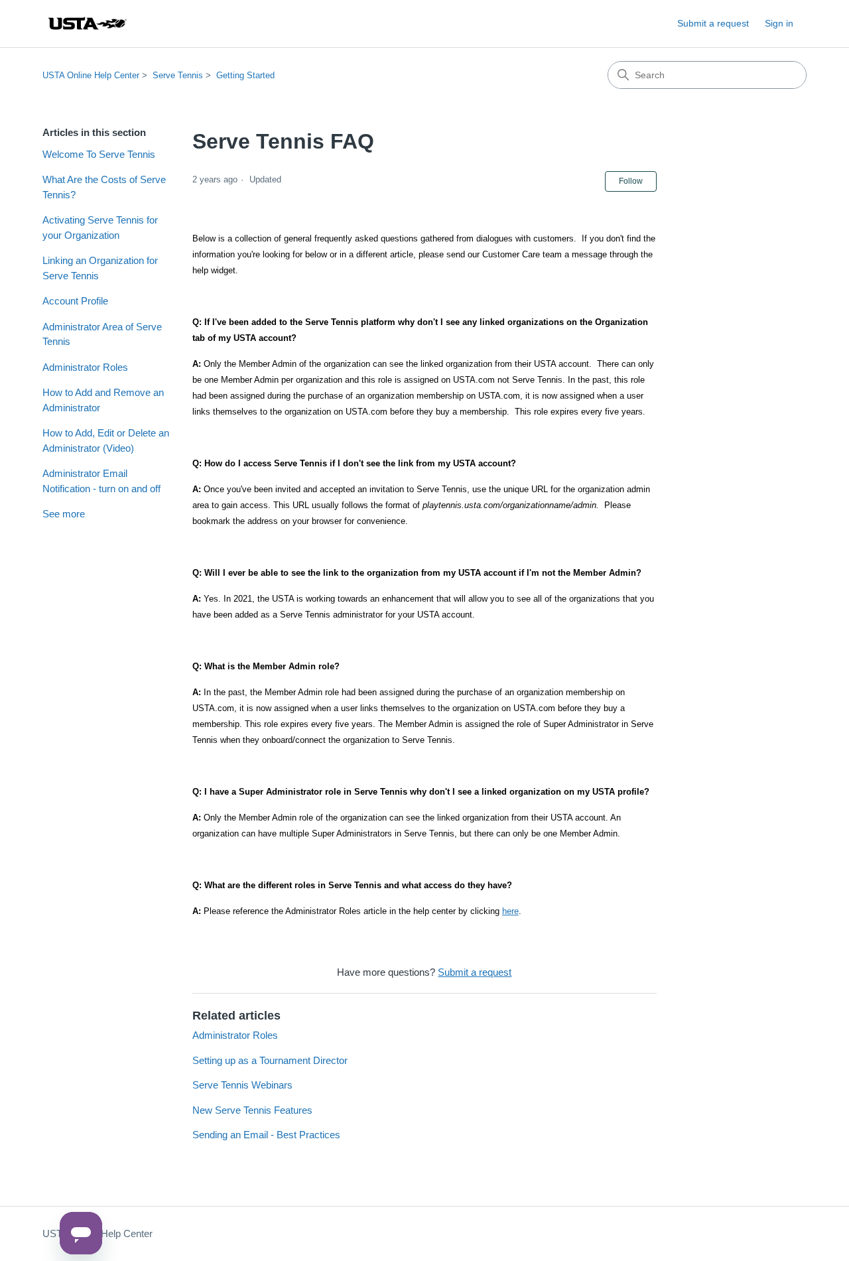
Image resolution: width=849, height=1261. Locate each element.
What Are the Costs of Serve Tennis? (104, 187)
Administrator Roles (85, 367)
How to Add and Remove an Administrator (103, 400)
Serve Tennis (178, 75)
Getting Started (245, 75)
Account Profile (75, 300)
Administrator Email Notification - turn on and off (101, 481)
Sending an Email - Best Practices (266, 1134)
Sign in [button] (779, 23)
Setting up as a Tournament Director (270, 1060)
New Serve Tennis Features (252, 1110)
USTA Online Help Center (90, 75)
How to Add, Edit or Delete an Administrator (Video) (105, 440)
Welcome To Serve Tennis (98, 154)
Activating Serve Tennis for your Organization (100, 227)
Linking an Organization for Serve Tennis (100, 268)
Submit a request (713, 23)
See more (63, 513)
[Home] (86, 23)
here (510, 911)
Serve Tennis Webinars (242, 1085)
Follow (631, 181)
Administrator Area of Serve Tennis (102, 334)
